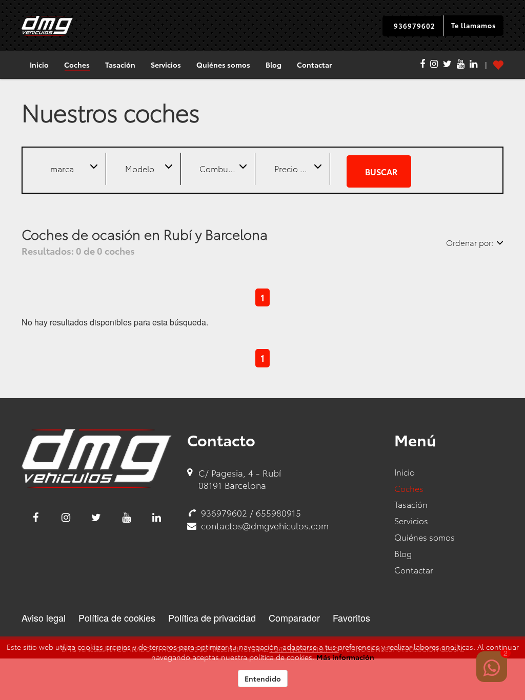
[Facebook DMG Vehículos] (36, 517)
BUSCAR (381, 171)
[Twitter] (447, 65)
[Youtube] (461, 65)
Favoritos (351, 617)
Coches (77, 64)
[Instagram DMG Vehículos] (66, 517)
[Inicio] (47, 26)
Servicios (166, 64)
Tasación (120, 64)
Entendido (263, 678)
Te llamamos (473, 25)
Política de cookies (116, 617)
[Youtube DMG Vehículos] (126, 517)
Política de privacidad (212, 617)
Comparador (294, 617)
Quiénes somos (223, 64)
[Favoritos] (490, 65)
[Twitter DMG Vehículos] (96, 517)
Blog (273, 64)
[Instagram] (434, 65)
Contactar (314, 64)
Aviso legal (44, 617)
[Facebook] (422, 65)
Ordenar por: (469, 242)
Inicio (39, 64)
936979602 (414, 25)
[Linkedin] (473, 65)
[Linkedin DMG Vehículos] (157, 517)
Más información (345, 657)
